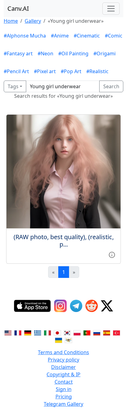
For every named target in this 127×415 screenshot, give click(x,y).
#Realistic (97, 71)
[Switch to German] (27, 332)
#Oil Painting (73, 53)
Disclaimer (63, 367)
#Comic (113, 35)
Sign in (64, 389)
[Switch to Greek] (37, 332)
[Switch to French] (18, 332)
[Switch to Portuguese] (87, 332)
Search (111, 86)
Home (11, 21)
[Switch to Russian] (96, 332)
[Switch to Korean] (67, 332)
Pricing (63, 396)
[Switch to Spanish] (106, 332)
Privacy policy (63, 359)
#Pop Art (71, 71)
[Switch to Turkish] (116, 332)
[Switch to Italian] (47, 332)
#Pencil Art (16, 71)
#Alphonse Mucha (25, 35)
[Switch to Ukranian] (58, 340)
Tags (13, 86)
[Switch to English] (8, 332)
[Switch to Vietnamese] (68, 340)
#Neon (45, 53)
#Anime (60, 35)
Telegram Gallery (63, 404)
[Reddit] (91, 306)
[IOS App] (32, 306)
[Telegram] (76, 306)
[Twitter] (107, 305)
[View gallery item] (112, 254)
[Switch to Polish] (77, 332)
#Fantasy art (18, 53)
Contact (64, 381)
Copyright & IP (63, 374)
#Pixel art (45, 71)
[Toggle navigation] (111, 8)
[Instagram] (60, 306)
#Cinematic (87, 35)
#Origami (104, 53)
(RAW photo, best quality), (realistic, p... (64, 240)
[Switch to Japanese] (57, 332)
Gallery (33, 21)
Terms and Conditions (63, 352)
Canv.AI (18, 8)
